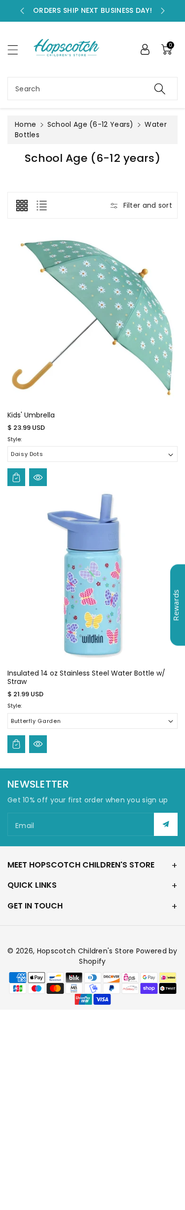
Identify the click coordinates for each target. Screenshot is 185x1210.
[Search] (160, 88)
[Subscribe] (166, 824)
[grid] (22, 205)
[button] (17, 49)
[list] (41, 205)
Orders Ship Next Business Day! (92, 10)
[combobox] (92, 88)
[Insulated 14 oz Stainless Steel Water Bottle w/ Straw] (92, 577)
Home (25, 124)
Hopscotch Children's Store (85, 951)
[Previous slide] (22, 11)
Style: (14, 439)
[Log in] (145, 49)
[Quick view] (38, 477)
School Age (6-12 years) (90, 124)
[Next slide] (163, 11)
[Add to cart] (16, 477)
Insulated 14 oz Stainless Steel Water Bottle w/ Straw (86, 677)
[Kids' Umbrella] (92, 318)
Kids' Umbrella (31, 415)
